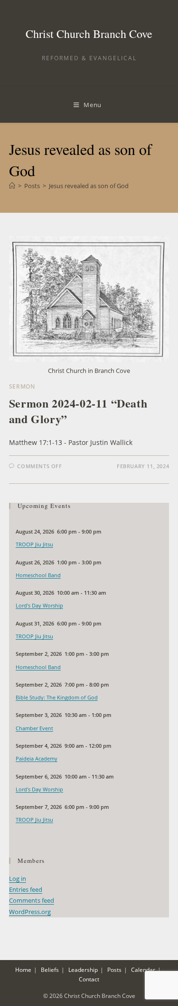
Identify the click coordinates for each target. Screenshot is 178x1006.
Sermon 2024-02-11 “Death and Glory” (78, 411)
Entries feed (25, 889)
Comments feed (31, 900)
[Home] (12, 185)
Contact (89, 979)
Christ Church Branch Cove (89, 33)
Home (23, 970)
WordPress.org (30, 911)
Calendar (143, 970)
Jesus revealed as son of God (89, 185)
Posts (114, 970)
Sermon (22, 386)
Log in (17, 878)
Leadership (83, 970)
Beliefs (50, 970)
